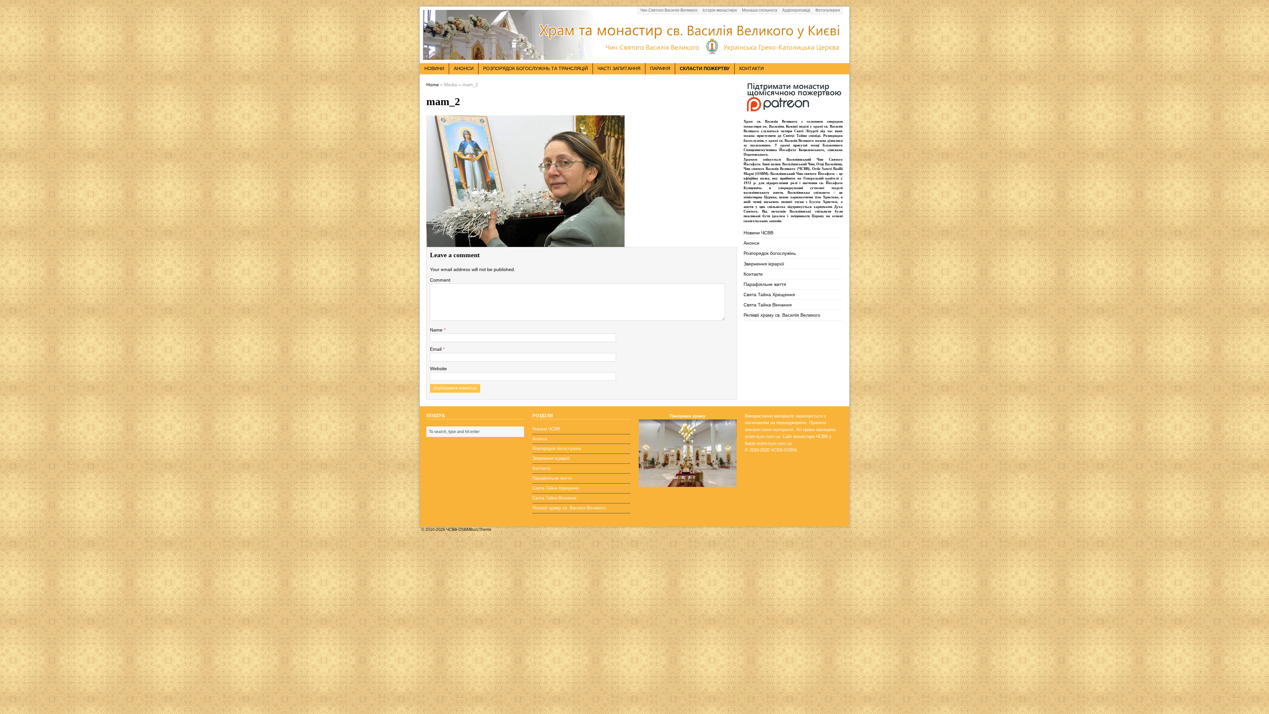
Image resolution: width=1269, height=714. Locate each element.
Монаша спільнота (759, 10)
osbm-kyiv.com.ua (762, 436)
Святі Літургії (806, 131)
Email (436, 349)
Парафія (660, 68)
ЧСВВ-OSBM (784, 450)
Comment (440, 280)
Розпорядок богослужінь (770, 253)
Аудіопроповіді (796, 10)
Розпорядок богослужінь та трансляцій (535, 68)
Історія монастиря (720, 10)
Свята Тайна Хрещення (769, 294)
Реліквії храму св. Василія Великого (782, 315)
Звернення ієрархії (764, 263)
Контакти (751, 68)
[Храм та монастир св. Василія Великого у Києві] (634, 56)
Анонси (751, 243)
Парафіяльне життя (765, 284)
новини (434, 68)
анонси (464, 68)
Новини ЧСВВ (758, 232)
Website (438, 368)
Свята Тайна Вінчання (768, 304)
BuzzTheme (480, 529)
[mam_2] (525, 242)
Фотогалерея (827, 10)
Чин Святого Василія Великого (669, 10)
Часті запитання (618, 68)
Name (437, 330)
